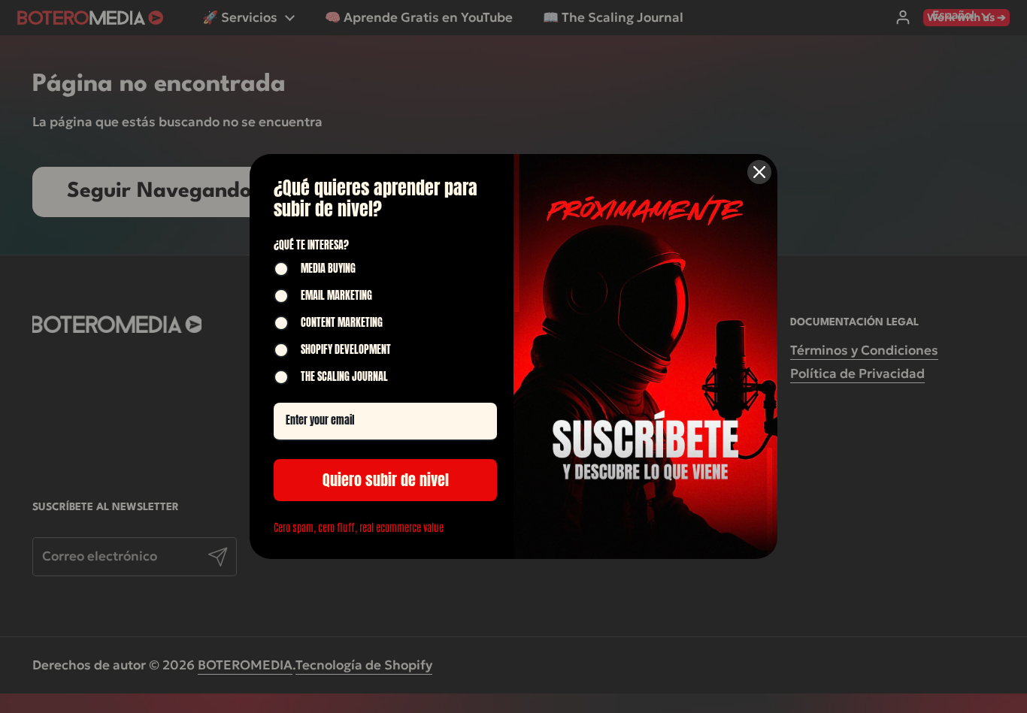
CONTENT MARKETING (342, 323)
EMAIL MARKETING (336, 296)
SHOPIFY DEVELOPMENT (346, 350)
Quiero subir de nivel (386, 479)
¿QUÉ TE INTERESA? (311, 245)
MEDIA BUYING (328, 268)
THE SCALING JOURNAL (344, 377)
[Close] (759, 172)
